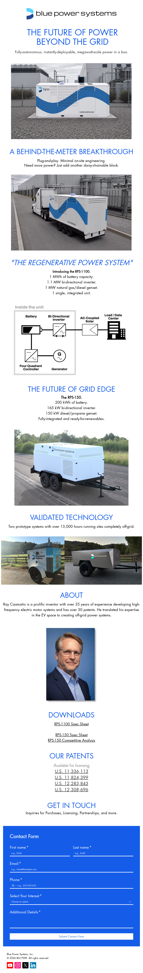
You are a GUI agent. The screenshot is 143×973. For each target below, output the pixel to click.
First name (19, 847)
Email (15, 863)
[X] (25, 965)
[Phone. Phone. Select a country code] (14, 885)
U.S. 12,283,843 (71, 783)
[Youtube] (10, 965)
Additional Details (25, 912)
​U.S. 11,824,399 (71, 777)
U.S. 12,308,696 (71, 789)
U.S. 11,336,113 (71, 771)
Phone (16, 880)
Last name (82, 847)
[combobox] (71, 902)
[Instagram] (18, 965)
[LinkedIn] (33, 965)
